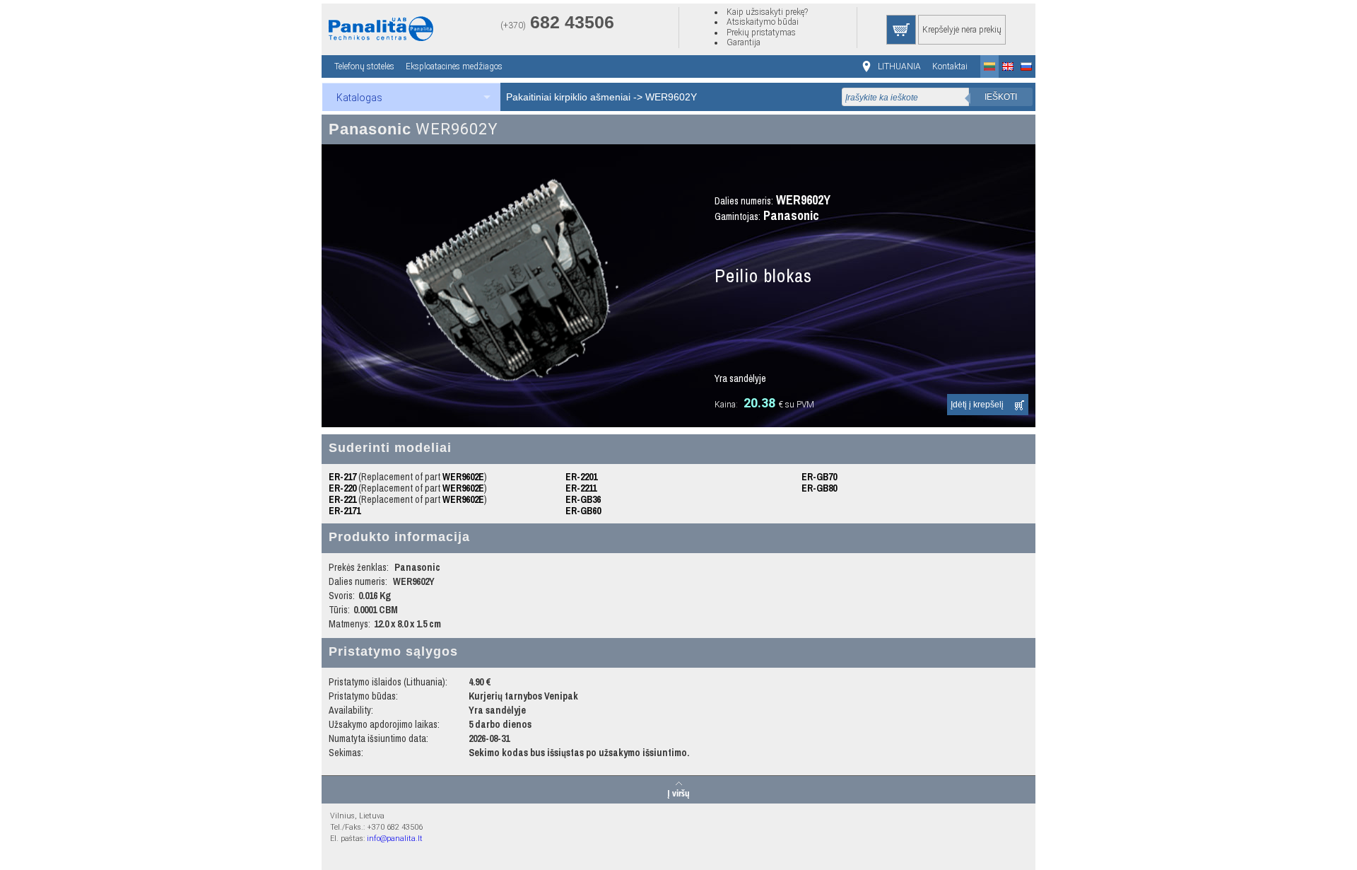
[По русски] (1026, 66)
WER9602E (463, 476)
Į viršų (678, 792)
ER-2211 (581, 488)
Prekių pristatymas (761, 32)
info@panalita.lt (395, 838)
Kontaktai (950, 66)
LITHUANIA (899, 66)
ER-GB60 (583, 510)
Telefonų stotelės (364, 66)
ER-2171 (344, 510)
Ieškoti (1001, 97)
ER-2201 (581, 476)
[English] (1008, 66)
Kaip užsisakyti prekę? (767, 12)
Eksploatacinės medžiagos (454, 66)
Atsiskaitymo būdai (763, 22)
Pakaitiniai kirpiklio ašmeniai (568, 97)
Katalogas (359, 97)
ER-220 (342, 488)
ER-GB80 (819, 488)
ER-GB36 (583, 499)
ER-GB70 (819, 476)
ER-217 (342, 476)
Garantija (743, 42)
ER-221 (342, 499)
